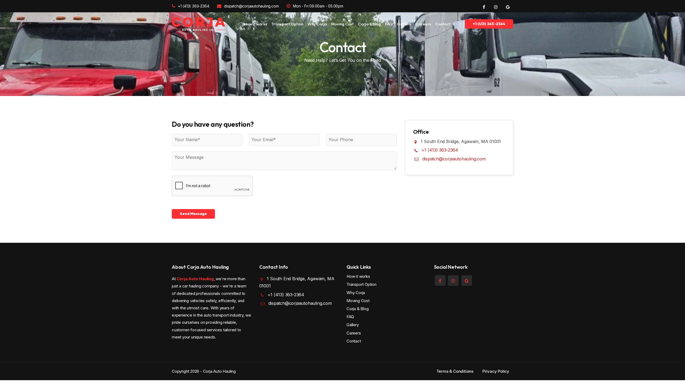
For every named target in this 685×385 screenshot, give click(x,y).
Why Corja (317, 23)
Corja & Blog (369, 23)
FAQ (389, 23)
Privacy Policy (495, 371)
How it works (255, 23)
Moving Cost (342, 23)
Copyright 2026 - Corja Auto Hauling (204, 371)
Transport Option (287, 23)
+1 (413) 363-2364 (193, 6)
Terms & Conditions (454, 371)
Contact (443, 23)
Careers (423, 23)
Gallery (404, 23)
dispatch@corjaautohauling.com (251, 6)
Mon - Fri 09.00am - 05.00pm (318, 6)
